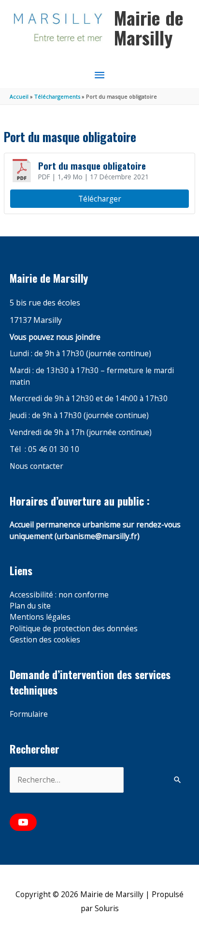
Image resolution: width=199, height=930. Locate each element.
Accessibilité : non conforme (59, 594)
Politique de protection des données (74, 628)
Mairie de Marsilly (149, 27)
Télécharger (99, 198)
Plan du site (30, 605)
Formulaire (29, 714)
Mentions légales (40, 616)
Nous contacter (36, 466)
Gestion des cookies (45, 639)
